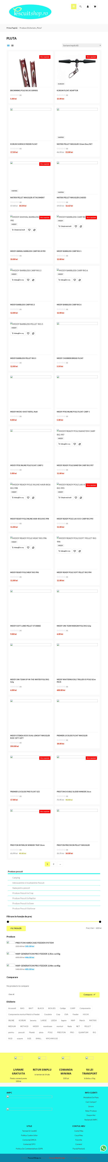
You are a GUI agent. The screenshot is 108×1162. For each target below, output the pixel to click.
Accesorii (12, 1008)
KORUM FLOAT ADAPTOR (67, 90)
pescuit (21, 1032)
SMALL (38, 1038)
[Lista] (12, 45)
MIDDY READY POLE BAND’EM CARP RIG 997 (75, 465)
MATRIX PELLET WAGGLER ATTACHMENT (27, 197)
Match (82, 1020)
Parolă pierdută (79, 1149)
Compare (88, 995)
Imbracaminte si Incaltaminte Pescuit (28, 883)
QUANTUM (83, 1032)
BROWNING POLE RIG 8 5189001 (24, 90)
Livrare (91, 1106)
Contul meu (78, 1131)
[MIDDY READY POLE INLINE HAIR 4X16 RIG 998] (30, 484)
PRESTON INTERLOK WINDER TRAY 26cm (27, 845)
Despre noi (91, 1115)
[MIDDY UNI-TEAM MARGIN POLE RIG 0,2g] (77, 591)
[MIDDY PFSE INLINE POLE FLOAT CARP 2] (30, 431)
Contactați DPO (29, 1144)
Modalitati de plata (91, 1097)
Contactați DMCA (29, 1140)
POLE (50, 1032)
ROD (10, 1038)
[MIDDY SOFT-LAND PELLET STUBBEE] (30, 591)
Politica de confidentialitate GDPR (29, 1149)
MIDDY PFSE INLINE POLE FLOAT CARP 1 (73, 412)
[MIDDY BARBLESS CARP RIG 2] (25, 270)
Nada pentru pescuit (21, 888)
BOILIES (51, 1008)
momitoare (47, 1026)
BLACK (41, 1008)
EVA (66, 1014)
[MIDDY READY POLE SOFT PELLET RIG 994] (77, 538)
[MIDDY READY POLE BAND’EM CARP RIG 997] (77, 431)
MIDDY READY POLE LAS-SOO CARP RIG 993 (75, 519)
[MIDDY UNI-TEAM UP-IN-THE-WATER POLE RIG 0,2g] (30, 645)
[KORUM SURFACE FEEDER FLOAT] (30, 110)
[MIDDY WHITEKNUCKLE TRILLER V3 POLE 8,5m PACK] (77, 645)
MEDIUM (12, 1026)
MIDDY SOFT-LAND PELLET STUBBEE (25, 626)
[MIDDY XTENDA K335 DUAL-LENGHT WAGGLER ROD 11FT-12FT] (30, 701)
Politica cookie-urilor (29, 1135)
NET (78, 1026)
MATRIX (61, 137)
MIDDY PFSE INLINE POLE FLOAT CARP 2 (26, 465)
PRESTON (61, 1032)
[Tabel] (8, 45)
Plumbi (32, 1032)
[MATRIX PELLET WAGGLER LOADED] (77, 163)
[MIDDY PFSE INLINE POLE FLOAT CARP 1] (77, 377)
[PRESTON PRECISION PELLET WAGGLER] (77, 811)
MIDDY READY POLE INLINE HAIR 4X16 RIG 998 (29, 519)
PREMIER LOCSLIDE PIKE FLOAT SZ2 (25, 792)
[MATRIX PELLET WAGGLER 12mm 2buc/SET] (77, 110)
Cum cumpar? (91, 1102)
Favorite (78, 1140)
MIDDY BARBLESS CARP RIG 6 (69, 305)
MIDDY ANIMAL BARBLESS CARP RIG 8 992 (28, 251)
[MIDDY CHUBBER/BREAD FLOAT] (77, 324)
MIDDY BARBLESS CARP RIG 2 (22, 305)
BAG (22, 1008)
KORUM (61, 84)
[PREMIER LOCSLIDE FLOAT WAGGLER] (77, 701)
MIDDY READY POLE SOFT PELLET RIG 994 (74, 572)
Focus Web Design (57, 1158)
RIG (94, 1032)
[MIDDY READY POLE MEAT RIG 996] (28, 538)
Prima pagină (12, 28)
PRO (72, 1032)
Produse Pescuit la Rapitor (24, 898)
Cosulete (48, 1014)
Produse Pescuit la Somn (23, 903)
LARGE (44, 1020)
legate (64, 1020)
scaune (20, 1038)
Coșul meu (79, 1135)
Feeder (75, 1014)
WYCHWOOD (52, 1038)
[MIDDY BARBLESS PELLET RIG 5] (26, 324)
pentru (11, 1032)
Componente (85, 1008)
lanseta (33, 1020)
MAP (73, 1020)
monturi (60, 1026)
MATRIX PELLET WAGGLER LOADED (71, 197)
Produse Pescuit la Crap (22, 893)
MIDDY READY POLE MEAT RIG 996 (24, 572)
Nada (70, 1026)
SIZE (29, 1038)
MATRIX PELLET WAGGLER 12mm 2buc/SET (74, 144)
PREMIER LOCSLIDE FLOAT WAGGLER (72, 735)
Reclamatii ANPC (91, 1120)
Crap (58, 1014)
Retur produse (91, 1111)
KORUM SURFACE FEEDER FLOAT (23, 144)
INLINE (11, 1020)
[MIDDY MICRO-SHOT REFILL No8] (30, 377)
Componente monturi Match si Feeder (24, 1014)
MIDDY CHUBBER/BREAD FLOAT (70, 358)
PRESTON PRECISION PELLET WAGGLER (73, 845)
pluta (41, 1032)
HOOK (86, 1014)
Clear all (11, 994)
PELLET (87, 1026)
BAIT (31, 1008)
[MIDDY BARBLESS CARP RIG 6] (72, 270)
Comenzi (78, 1144)
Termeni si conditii (29, 1131)
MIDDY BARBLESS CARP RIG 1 (69, 251)
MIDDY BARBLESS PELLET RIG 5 (23, 358)
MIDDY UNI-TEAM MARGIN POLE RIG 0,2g (74, 626)
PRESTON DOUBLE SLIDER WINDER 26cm (74, 792)
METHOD (24, 1026)
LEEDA (54, 1020)
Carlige (63, 1008)
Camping (16, 877)
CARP (72, 1008)
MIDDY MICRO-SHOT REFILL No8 (23, 412)
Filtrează (16, 928)
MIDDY (14, 224)
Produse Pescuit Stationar (23, 908)
